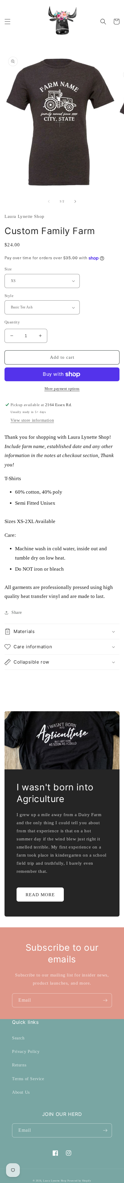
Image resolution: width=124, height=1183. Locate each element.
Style (9, 295)
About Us (21, 1092)
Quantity (12, 322)
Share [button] (16, 612)
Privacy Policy (25, 1051)
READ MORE (40, 894)
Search (18, 1038)
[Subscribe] (105, 1000)
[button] (7, 21)
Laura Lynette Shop (55, 1180)
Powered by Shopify (79, 1180)
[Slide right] (75, 201)
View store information (32, 420)
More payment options (62, 389)
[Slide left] (48, 201)
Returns (19, 1065)
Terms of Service (28, 1079)
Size (8, 269)
